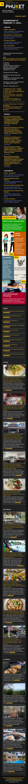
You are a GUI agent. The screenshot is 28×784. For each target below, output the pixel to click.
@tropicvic (16, 86)
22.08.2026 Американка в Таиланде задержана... (14, 311)
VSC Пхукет (7, 258)
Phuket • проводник (9, 29)
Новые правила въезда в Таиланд (11, 179)
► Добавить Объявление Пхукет (12, 107)
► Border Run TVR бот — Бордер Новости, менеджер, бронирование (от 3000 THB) (13, 91)
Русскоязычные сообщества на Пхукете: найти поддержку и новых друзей (12, 195)
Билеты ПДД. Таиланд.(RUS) (13, 221)
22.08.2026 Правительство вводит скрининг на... (14, 354)
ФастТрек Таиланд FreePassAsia (13, 185)
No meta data (7, 125)
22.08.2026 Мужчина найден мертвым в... (12, 315)
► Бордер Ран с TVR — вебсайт (12, 88)
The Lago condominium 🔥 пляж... (10, 344)
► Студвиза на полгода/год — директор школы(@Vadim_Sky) (12, 99)
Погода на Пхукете (9, 40)
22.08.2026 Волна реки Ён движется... (11, 335)
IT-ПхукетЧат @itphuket (8, 12)
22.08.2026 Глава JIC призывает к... (11, 320)
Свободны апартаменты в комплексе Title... (13, 339)
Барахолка (10, 1)
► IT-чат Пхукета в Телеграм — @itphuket (12, 108)
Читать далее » (8, 390)
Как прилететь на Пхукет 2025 (13, 35)
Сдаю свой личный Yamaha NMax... (11, 330)
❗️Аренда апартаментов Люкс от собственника (13, 325)
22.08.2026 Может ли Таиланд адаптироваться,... (14, 349)
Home (6, 1)
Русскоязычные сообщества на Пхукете (13, 191)
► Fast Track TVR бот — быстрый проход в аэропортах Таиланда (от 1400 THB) (13, 96)
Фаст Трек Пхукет (9, 46)
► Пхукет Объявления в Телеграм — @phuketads (13, 104)
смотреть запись (6, 312)
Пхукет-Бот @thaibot (7, 10)
